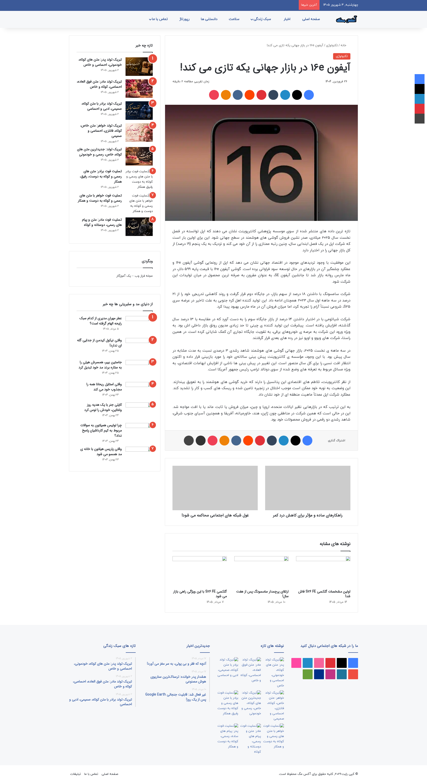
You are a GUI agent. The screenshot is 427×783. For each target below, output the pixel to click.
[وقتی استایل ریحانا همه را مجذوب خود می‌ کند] (139, 390)
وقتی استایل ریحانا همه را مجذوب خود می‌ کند (104, 386)
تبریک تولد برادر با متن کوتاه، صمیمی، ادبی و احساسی (102, 106)
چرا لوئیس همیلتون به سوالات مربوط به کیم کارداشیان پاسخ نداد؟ (101, 430)
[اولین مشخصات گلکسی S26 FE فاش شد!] (323, 571)
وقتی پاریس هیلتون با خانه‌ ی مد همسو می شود (101, 451)
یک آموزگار (123, 276)
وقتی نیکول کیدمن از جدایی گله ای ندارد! (99, 343)
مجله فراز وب (144, 276)
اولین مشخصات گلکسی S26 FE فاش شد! (324, 594)
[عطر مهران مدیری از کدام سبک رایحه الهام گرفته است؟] (139, 325)
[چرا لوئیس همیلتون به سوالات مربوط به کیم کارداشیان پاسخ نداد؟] (139, 431)
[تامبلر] (273, 95)
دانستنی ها (209, 19)
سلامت (234, 19)
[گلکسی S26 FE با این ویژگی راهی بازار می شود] (199, 571)
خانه (344, 45)
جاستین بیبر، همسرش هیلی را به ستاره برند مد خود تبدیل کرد (100, 365)
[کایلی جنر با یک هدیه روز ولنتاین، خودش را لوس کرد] (139, 411)
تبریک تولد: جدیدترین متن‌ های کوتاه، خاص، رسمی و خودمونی (99, 152)
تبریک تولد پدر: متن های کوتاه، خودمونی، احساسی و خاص (100, 62)
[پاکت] (214, 95)
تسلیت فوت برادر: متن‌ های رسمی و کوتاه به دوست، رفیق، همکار (101, 176)
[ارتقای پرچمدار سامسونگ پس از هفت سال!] (261, 571)
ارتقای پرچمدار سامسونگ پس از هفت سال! (262, 594)
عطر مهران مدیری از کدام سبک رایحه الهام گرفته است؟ (101, 321)
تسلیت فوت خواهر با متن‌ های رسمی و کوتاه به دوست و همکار (100, 198)
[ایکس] (297, 95)
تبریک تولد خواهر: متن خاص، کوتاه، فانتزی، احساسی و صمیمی (101, 131)
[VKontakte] (238, 95)
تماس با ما (160, 19)
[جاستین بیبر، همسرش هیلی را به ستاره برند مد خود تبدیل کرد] (139, 369)
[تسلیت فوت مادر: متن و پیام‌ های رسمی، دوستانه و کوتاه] (139, 226)
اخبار (287, 19)
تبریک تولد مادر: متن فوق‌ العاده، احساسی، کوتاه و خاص (99, 84)
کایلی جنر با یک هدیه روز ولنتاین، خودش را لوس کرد (103, 407)
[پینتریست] (261, 95)
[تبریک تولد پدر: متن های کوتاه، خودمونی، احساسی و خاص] (139, 66)
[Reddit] (250, 95)
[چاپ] (189, 440)
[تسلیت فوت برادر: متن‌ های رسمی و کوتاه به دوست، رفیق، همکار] (139, 179)
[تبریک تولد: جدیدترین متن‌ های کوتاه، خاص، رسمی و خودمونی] (139, 156)
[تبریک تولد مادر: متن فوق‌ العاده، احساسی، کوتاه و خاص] (139, 88)
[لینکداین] (285, 95)
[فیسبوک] (309, 95)
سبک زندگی (263, 19)
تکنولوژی (332, 45)
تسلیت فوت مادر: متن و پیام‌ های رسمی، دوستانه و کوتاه (102, 222)
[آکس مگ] (345, 19)
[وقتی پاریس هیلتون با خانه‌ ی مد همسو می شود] (139, 455)
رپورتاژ (185, 19)
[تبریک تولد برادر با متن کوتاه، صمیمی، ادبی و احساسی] (139, 110)
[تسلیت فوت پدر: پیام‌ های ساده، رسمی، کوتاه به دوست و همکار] (227, 736)
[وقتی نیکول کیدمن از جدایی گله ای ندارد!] (139, 347)
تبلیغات (75, 774)
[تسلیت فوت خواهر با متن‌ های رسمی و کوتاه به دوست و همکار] (139, 203)
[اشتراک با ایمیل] (201, 440)
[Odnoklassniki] (226, 95)
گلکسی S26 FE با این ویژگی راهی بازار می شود (200, 594)
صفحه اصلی (311, 19)
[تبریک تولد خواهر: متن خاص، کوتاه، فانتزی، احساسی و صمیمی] (139, 132)
